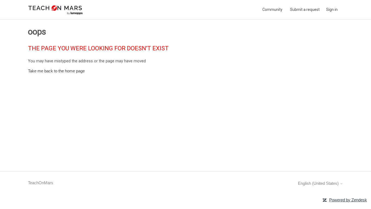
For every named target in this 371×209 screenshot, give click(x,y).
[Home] (55, 10)
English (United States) (319, 183)
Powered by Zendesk (348, 200)
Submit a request (305, 9)
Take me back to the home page (56, 71)
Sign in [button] (332, 9)
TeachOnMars (40, 182)
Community (272, 9)
